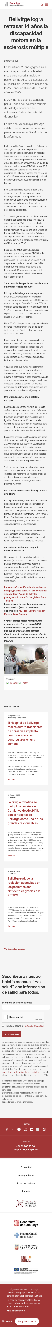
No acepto (7, 1321)
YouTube (22, 610)
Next (44, 661)
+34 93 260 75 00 (25, 1146)
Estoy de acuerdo (26, 1321)
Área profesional (26, 1183)
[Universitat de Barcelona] (26, 1247)
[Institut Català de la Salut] (26, 1235)
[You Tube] (19, 1129)
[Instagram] (25, 1129)
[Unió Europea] (26, 1271)
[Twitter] (12, 1129)
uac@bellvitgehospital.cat (26, 1149)
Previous (8, 661)
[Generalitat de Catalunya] (26, 1223)
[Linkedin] (31, 1129)
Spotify (32, 610)
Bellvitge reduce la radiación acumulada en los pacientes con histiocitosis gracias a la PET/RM (24, 887)
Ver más (11, 779)
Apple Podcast (19, 614)
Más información (16, 1310)
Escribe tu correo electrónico (17, 1002)
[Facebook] (7, 1129)
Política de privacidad (34, 1025)
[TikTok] (44, 1129)
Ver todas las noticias (14, 949)
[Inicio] (14, 4)
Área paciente (26, 1175)
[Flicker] (37, 1129)
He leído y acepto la (24, 1025)
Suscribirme (11, 1034)
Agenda (26, 1191)
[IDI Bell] (26, 1259)
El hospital (26, 1167)
